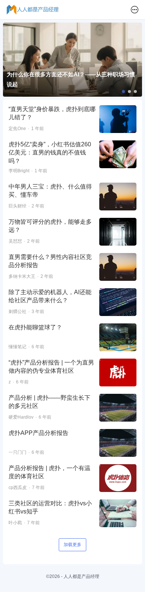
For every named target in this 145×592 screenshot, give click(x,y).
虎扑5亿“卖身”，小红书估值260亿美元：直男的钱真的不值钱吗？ (50, 152)
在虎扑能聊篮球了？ (35, 327)
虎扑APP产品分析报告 (38, 433)
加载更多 (72, 544)
